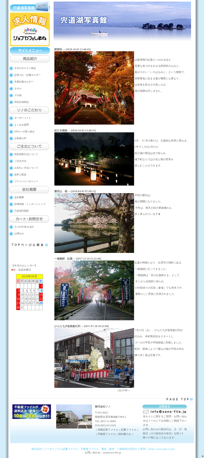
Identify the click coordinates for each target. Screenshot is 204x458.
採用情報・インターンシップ (29, 204)
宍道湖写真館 (21, 210)
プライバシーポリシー (26, 181)
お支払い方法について (26, 167)
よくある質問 (21, 124)
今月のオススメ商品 (25, 68)
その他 (18, 95)
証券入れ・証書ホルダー (27, 75)
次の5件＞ (124, 390)
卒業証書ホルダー (23, 81)
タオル (18, 88)
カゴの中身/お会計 (24, 226)
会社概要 (19, 197)
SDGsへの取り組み (24, 131)
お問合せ (19, 233)
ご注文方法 (20, 161)
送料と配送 (20, 174)
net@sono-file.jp (112, 452)
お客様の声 (20, 138)
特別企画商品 (21, 102)
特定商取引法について (26, 154)
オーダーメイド (22, 118)
